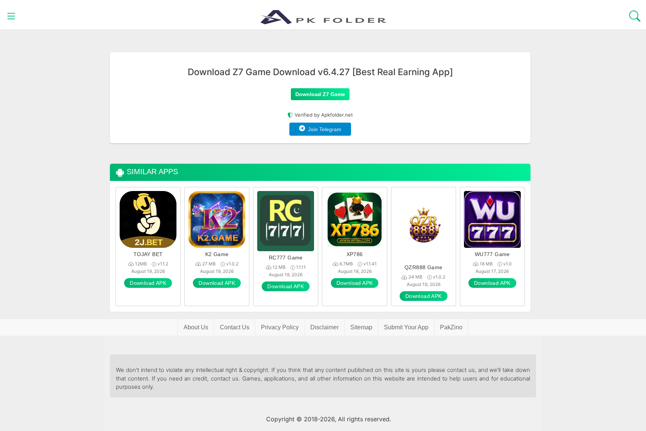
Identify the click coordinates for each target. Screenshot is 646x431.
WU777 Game (492, 254)
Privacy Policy (280, 327)
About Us (196, 327)
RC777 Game (286, 258)
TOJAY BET (148, 254)
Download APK (148, 283)
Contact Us (234, 327)
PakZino (451, 327)
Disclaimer (324, 327)
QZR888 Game (423, 267)
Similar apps (151, 171)
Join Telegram (323, 129)
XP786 (355, 254)
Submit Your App (406, 327)
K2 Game (217, 254)
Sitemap (361, 327)
